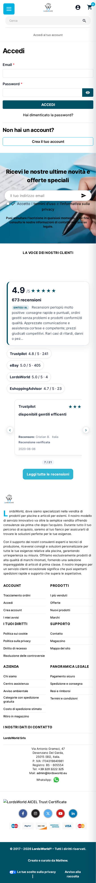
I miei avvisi (11, 617)
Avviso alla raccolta (73, 874)
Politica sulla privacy (17, 641)
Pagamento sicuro (62, 676)
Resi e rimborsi (60, 691)
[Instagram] (35, 813)
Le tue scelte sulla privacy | (36, 874)
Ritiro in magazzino (16, 716)
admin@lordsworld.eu (52, 773)
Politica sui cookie (15, 633)
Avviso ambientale (15, 691)
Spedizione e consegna (66, 683)
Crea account (12, 610)
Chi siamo (10, 676)
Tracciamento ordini (16, 595)
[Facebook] (23, 813)
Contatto (56, 633)
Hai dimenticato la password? (48, 115)
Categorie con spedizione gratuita (21, 699)
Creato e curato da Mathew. (48, 860)
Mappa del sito (60, 648)
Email (8, 64)
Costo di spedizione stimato (22, 709)
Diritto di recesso (15, 648)
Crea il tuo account (48, 141)
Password (12, 84)
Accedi (48, 104)
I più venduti (58, 595)
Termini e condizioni (63, 698)
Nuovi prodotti (60, 610)
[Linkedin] (73, 813)
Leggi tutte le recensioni (48, 474)
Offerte (55, 602)
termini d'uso (44, 203)
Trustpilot (27, 406)
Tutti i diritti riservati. (70, 849)
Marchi (55, 617)
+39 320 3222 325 (51, 769)
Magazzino (57, 641)
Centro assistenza (16, 683)
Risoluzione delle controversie (24, 655)
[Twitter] (48, 813)
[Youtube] (60, 813)
